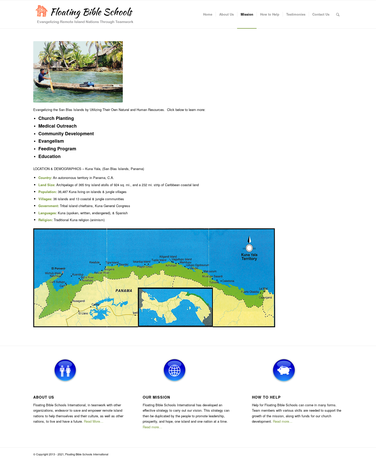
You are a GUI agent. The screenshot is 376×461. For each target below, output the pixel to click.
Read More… (93, 421)
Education (49, 156)
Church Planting (56, 118)
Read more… (152, 426)
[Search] (338, 14)
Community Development (66, 133)
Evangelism (51, 141)
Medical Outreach (57, 125)
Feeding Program (57, 148)
